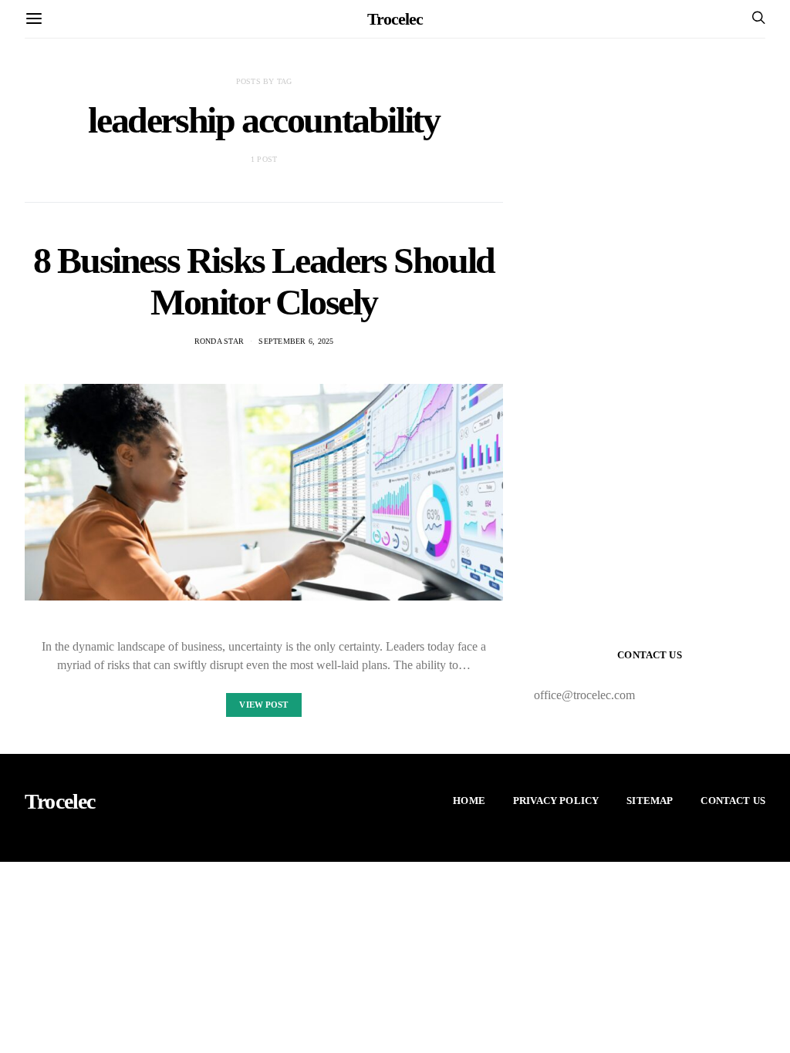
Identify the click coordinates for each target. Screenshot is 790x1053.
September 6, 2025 (295, 341)
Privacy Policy (556, 800)
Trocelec (394, 19)
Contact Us (733, 800)
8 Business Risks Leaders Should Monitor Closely (264, 281)
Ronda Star (219, 341)
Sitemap (649, 800)
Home (469, 800)
